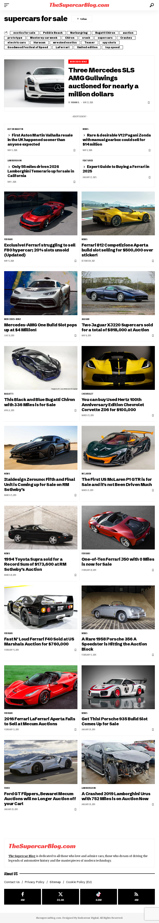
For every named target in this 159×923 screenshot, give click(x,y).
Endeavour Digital (88, 917)
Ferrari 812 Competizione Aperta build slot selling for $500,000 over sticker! (117, 250)
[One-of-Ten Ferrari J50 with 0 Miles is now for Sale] (118, 527)
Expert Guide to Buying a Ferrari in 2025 (116, 169)
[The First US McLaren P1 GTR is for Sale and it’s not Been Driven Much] (118, 448)
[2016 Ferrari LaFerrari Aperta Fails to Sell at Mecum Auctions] (40, 687)
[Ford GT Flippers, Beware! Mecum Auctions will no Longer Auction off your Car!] (40, 762)
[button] (7, 5)
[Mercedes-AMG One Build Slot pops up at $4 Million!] (40, 293)
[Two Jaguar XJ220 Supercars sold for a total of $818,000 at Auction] (118, 293)
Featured (88, 160)
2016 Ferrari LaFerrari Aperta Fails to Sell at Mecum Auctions (39, 721)
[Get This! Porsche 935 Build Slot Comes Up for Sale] (118, 687)
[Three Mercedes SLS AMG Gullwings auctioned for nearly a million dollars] (34, 83)
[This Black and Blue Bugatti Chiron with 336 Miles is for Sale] (40, 368)
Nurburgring (79, 32)
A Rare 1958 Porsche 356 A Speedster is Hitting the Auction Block (114, 644)
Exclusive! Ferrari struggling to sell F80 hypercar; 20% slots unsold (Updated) (40, 250)
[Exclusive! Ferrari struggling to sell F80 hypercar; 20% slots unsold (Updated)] (40, 213)
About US (10, 874)
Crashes (126, 37)
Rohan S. (75, 102)
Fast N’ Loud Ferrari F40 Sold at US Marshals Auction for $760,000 (39, 641)
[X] (60, 897)
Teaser (89, 42)
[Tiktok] (98, 897)
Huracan (39, 42)
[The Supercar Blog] (79, 5)
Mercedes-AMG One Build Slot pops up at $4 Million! (40, 327)
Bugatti (8, 394)
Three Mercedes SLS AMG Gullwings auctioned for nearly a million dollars (103, 82)
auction (128, 32)
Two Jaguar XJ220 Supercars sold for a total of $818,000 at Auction (117, 327)
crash (86, 37)
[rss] (136, 897)
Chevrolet (87, 394)
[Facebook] (22, 897)
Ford (7, 788)
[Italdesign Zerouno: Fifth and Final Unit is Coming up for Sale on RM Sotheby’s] (40, 448)
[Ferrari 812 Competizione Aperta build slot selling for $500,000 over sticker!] (118, 213)
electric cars (16, 42)
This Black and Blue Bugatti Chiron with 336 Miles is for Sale (39, 402)
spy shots (109, 42)
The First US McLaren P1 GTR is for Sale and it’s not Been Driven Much (117, 482)
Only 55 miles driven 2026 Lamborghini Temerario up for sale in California (40, 171)
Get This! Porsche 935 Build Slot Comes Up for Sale (114, 721)
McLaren (86, 473)
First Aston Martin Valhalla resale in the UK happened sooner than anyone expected (40, 140)
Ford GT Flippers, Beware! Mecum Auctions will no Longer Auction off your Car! (40, 798)
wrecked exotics (65, 42)
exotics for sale (24, 32)
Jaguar (85, 319)
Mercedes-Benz (78, 61)
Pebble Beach (53, 32)
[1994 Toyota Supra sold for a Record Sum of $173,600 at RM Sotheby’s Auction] (40, 527)
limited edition (87, 47)
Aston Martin (15, 129)
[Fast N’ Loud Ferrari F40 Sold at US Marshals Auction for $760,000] (40, 607)
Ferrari (8, 239)
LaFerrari (62, 47)
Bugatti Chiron (105, 32)
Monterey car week (43, 37)
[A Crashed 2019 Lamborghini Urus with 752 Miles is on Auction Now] (118, 762)
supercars (105, 37)
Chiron (69, 37)
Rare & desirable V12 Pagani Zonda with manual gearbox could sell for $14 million (117, 140)
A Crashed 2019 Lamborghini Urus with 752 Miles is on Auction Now (116, 796)
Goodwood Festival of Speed (27, 47)
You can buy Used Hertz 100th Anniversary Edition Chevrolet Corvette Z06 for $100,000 (113, 404)
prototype (14, 37)
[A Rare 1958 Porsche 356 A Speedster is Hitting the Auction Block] (118, 607)
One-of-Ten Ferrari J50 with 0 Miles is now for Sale (118, 562)
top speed (112, 47)
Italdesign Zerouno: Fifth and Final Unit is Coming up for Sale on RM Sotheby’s (39, 484)
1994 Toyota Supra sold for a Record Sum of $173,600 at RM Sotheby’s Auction (35, 564)
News (85, 129)
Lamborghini (14, 160)
